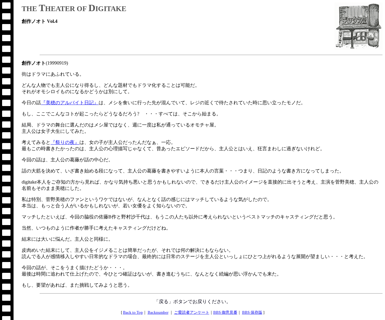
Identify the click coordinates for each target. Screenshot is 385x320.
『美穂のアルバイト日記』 (70, 102)
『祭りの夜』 (65, 142)
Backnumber (158, 312)
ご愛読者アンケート (191, 312)
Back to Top (133, 312)
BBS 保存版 (252, 312)
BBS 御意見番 (225, 312)
